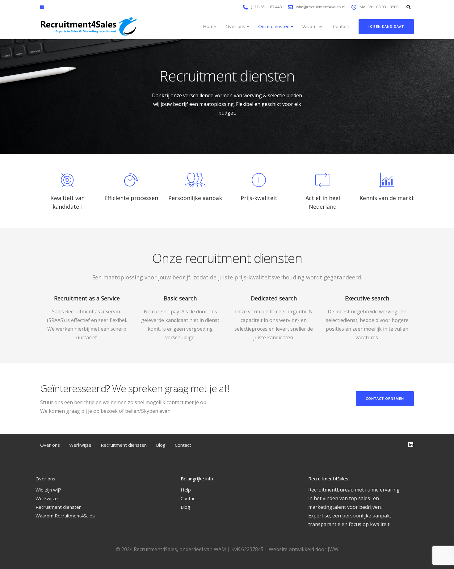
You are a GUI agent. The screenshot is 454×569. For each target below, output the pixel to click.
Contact (341, 26)
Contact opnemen (385, 398)
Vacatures (313, 26)
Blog (161, 445)
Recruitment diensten (124, 445)
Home (209, 26)
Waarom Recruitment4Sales (65, 516)
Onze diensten (273, 26)
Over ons (235, 26)
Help (186, 490)
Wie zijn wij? (48, 490)
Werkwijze (80, 445)
